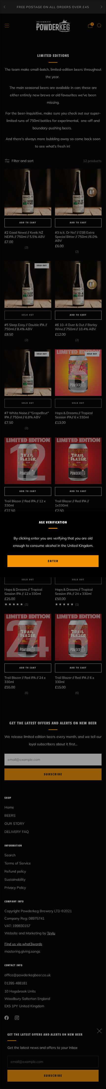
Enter (53, 561)
